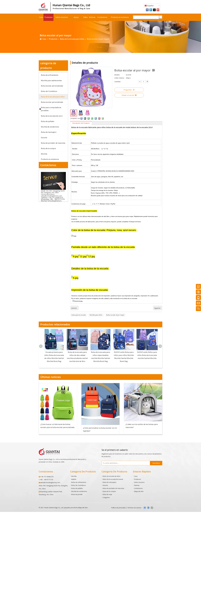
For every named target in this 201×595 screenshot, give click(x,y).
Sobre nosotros (139, 482)
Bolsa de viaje (107, 494)
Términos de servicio (134, 508)
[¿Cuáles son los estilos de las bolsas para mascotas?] (143, 402)
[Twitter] (154, 9)
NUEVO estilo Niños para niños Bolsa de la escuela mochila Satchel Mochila (147, 355)
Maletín (73, 479)
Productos (137, 479)
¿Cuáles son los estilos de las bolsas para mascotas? (142, 425)
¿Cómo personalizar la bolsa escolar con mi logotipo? (100, 429)
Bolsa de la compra (109, 491)
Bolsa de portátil (76, 494)
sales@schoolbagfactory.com (51, 196)
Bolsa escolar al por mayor (115, 315)
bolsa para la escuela (79, 315)
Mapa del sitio (139, 491)
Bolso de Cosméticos (78, 485)
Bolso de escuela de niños (111, 476)
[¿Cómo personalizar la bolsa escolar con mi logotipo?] (100, 404)
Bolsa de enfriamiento (78, 482)
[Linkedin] (150, 9)
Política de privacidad (118, 508)
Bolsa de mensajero (109, 482)
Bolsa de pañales (77, 488)
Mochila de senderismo (79, 491)
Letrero (75, 508)
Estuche (105, 485)
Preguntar (128, 90)
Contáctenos (138, 488)
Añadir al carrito (128, 95)
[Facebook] (147, 9)
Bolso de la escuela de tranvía (113, 479)
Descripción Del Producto (81, 123)
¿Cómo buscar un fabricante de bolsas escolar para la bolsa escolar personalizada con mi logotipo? (57, 426)
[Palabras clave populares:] (160, 17)
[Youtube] (158, 9)
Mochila (74, 476)
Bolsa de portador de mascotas (113, 488)
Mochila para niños (96, 315)
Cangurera (106, 497)
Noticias (137, 485)
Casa (135, 476)
